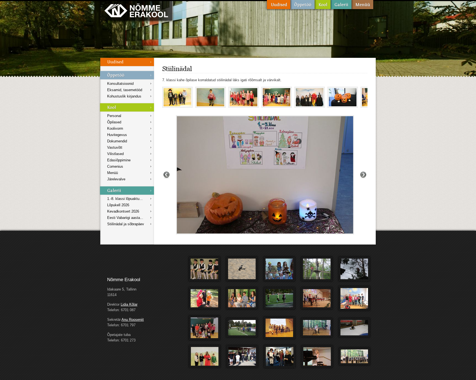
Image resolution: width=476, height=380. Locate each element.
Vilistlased (115, 154)
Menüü (362, 4)
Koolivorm (115, 128)
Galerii (341, 4)
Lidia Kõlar (129, 304)
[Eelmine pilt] (166, 175)
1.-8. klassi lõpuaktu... (125, 199)
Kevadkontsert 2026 (123, 211)
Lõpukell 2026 (118, 205)
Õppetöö (302, 4)
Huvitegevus (117, 135)
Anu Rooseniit (132, 319)
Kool (323, 4)
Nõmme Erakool (136, 10)
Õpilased (114, 122)
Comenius (115, 166)
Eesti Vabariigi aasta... (125, 218)
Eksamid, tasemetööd (124, 90)
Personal (114, 116)
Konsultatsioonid (120, 84)
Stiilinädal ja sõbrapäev (125, 224)
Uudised (278, 4)
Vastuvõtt (114, 147)
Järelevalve (116, 179)
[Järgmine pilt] (363, 175)
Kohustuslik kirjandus (124, 96)
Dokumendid (117, 141)
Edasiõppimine (119, 160)
